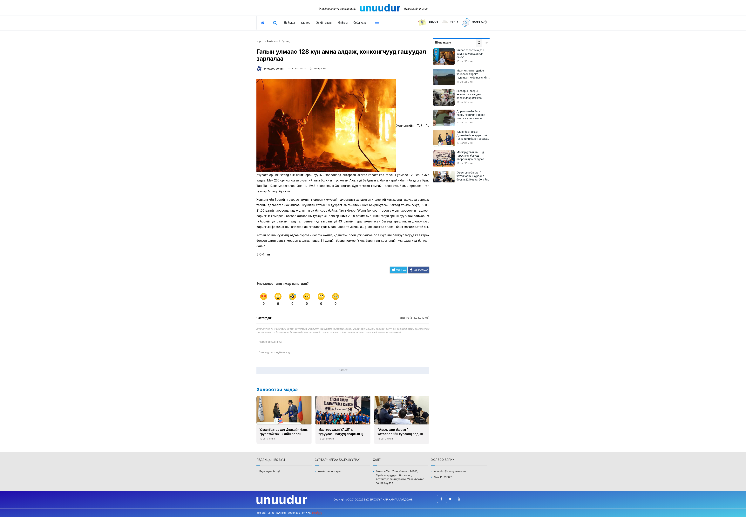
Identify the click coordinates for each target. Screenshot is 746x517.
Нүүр (259, 41)
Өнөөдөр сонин (273, 68)
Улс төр (305, 22)
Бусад (285, 41)
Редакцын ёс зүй (270, 471)
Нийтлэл (289, 22)
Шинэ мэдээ (443, 42)
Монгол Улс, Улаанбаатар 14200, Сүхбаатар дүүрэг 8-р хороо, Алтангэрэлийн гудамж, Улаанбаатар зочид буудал (400, 477)
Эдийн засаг (324, 22)
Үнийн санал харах (330, 471)
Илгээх (343, 370)
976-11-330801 (443, 477)
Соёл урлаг (360, 22)
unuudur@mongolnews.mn (450, 471)
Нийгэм (343, 22)
